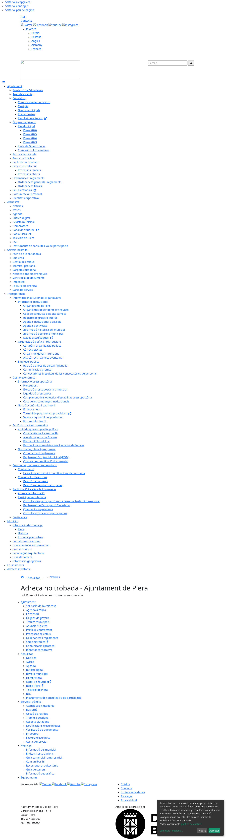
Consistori (32, 614)
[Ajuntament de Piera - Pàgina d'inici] (50, 69)
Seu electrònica (35, 642)
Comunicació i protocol (40, 646)
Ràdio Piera (33, 686)
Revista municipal (37, 674)
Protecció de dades (133, 792)
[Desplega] (43, 578)
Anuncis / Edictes (36, 626)
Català (35, 33)
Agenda (31, 666)
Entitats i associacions (40, 753)
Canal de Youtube (37, 682)
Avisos (30, 662)
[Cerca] (191, 63)
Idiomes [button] (31, 29)
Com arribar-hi (35, 761)
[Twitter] (27, 24)
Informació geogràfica (40, 773)
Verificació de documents (42, 729)
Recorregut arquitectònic (42, 765)
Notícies (55, 577)
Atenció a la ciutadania (40, 706)
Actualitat (34, 578)
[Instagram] (70, 24)
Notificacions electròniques (43, 725)
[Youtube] (55, 24)
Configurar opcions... (171, 830)
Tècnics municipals (38, 622)
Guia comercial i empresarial (44, 757)
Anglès (35, 41)
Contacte (26, 20)
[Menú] (3, 82)
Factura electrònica (38, 737)
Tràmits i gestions (37, 717)
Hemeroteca (34, 678)
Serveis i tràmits (31, 702)
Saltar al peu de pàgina (19, 10)
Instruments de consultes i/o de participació (54, 698)
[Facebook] (41, 24)
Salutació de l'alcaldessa (41, 606)
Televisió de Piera (37, 690)
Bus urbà (31, 709)
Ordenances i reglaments (42, 638)
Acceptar (214, 830)
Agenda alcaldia (36, 610)
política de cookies (191, 824)
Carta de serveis (36, 741)
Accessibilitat (129, 800)
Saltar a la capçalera (17, 2)
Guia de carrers (36, 769)
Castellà (36, 37)
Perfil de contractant (39, 630)
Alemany (36, 45)
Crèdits (125, 784)
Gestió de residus (37, 713)
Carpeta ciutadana (37, 721)
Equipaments (29, 777)
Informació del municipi (41, 749)
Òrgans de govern (37, 618)
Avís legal (126, 796)
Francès (36, 49)
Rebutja (202, 830)
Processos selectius (38, 634)
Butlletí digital (34, 670)
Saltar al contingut (16, 6)
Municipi (26, 745)
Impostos (32, 733)
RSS (23, 16)
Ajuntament (28, 602)
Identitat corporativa (39, 650)
